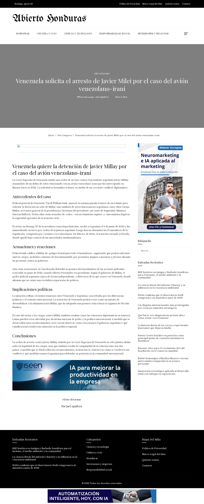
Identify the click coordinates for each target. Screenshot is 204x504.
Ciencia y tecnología (97, 447)
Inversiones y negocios (99, 464)
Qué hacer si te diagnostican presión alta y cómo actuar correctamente (161, 316)
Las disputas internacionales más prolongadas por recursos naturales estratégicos (163, 306)
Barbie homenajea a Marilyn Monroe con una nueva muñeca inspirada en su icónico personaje (163, 361)
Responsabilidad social (99, 469)
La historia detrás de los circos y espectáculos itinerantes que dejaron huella (163, 326)
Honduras (92, 458)
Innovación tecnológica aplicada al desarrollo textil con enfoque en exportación (163, 372)
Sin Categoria (102, 74)
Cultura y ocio (94, 452)
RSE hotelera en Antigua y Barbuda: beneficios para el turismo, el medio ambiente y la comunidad (163, 275)
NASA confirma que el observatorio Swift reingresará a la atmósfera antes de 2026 (160, 296)
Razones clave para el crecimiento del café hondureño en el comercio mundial (161, 349)
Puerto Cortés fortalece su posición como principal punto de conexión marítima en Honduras (161, 338)
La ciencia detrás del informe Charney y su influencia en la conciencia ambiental (161, 286)
